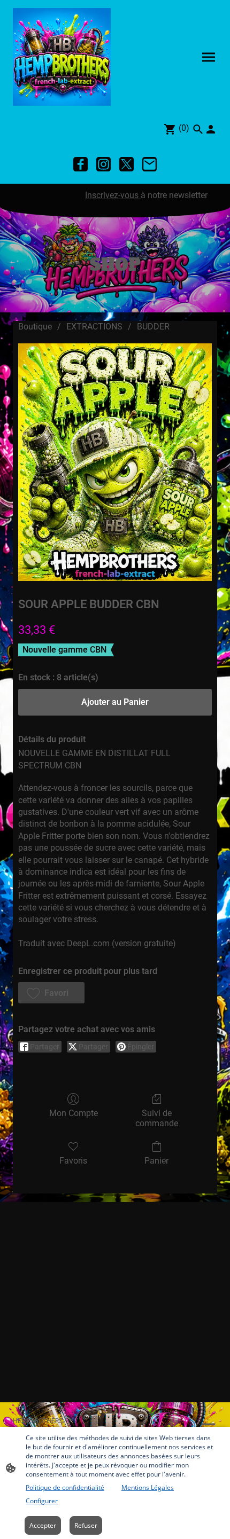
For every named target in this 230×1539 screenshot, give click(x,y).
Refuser (85, 1525)
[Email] (149, 164)
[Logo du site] (62, 57)
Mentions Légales (147, 1487)
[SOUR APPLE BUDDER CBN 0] (115, 462)
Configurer (42, 1500)
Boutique (35, 326)
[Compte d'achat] (210, 129)
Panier (156, 1161)
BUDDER (153, 326)
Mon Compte (73, 1113)
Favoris (73, 1161)
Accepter (42, 1525)
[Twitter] (126, 164)
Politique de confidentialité (65, 1487)
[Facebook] (80, 164)
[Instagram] (103, 164)
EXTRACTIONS (94, 326)
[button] (51, 992)
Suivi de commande (156, 1118)
